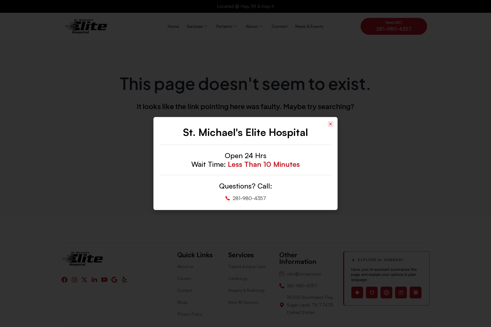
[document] (245, 163)
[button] (330, 124)
